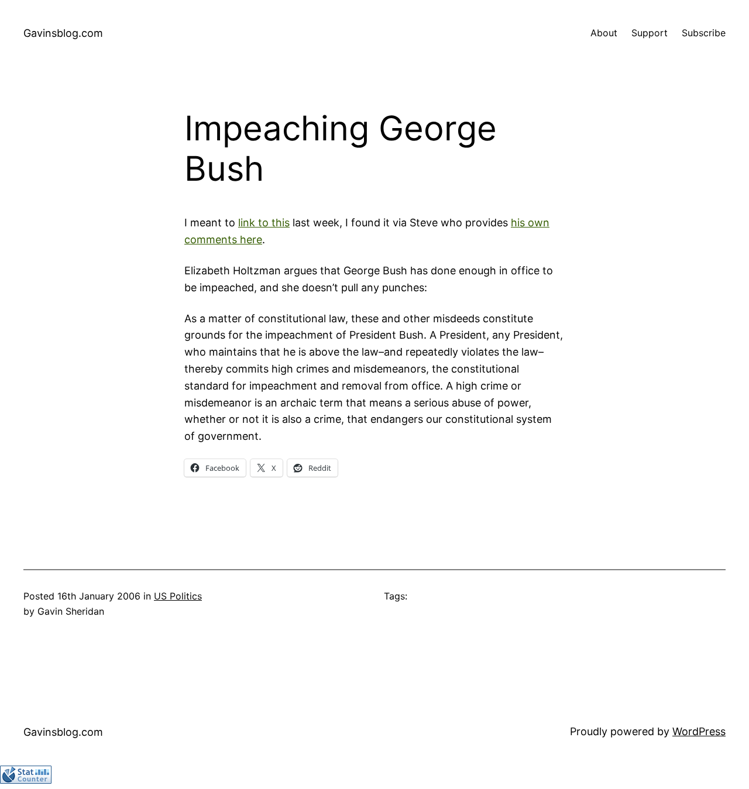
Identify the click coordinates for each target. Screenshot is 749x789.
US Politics (178, 596)
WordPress (699, 731)
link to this (264, 222)
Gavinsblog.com (63, 33)
